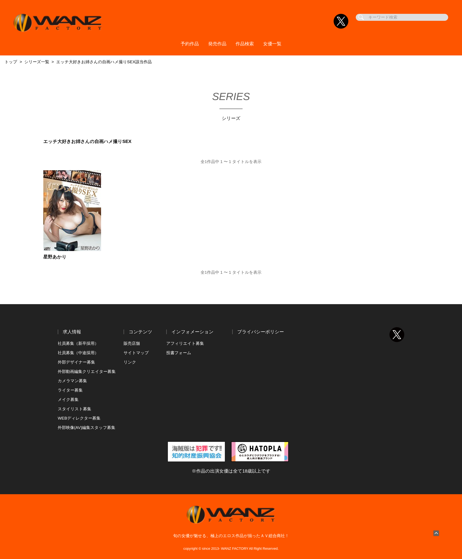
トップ (11, 62)
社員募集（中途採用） (78, 353)
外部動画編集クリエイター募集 (87, 371)
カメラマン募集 (72, 381)
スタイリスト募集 (74, 409)
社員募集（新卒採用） (78, 343)
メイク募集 (68, 399)
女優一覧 (272, 43)
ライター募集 (70, 390)
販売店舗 (132, 343)
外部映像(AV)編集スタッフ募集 (86, 427)
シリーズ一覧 (36, 62)
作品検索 (245, 43)
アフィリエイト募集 (185, 343)
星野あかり (55, 256)
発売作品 (217, 43)
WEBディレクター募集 (79, 418)
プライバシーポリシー (260, 331)
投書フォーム (178, 353)
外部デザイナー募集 (76, 362)
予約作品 (190, 43)
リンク (130, 362)
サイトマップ (136, 353)
